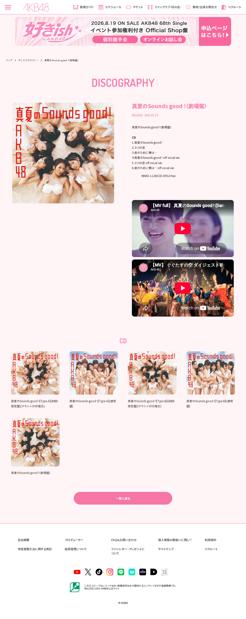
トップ (9, 60)
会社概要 (23, 540)
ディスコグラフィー (28, 60)
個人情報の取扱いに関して (175, 540)
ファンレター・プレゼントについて (128, 551)
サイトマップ (165, 549)
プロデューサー (74, 540)
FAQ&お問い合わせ (123, 540)
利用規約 (210, 540)
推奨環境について (76, 549)
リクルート (211, 549)
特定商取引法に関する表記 (35, 549)
